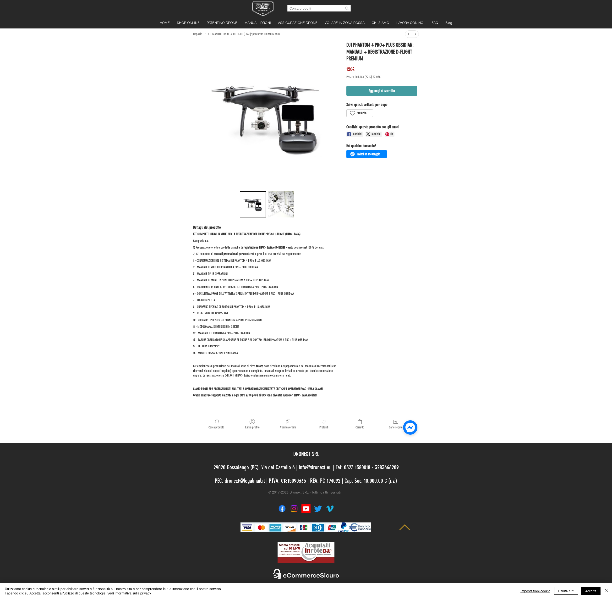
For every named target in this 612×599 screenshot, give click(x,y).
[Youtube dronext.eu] (306, 508)
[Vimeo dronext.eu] (329, 508)
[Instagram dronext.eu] (294, 508)
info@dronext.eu (315, 467)
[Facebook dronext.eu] (282, 508)
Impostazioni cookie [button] (535, 590)
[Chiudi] (606, 591)
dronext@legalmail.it (245, 480)
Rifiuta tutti (566, 590)
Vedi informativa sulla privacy (129, 593)
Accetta (590, 590)
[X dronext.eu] (317, 508)
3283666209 (387, 467)
